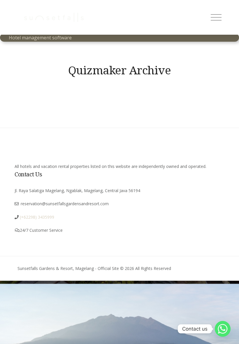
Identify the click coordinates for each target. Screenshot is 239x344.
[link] (36, 217)
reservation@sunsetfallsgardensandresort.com (65, 203)
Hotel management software (40, 37)
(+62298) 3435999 (37, 217)
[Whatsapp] (223, 329)
